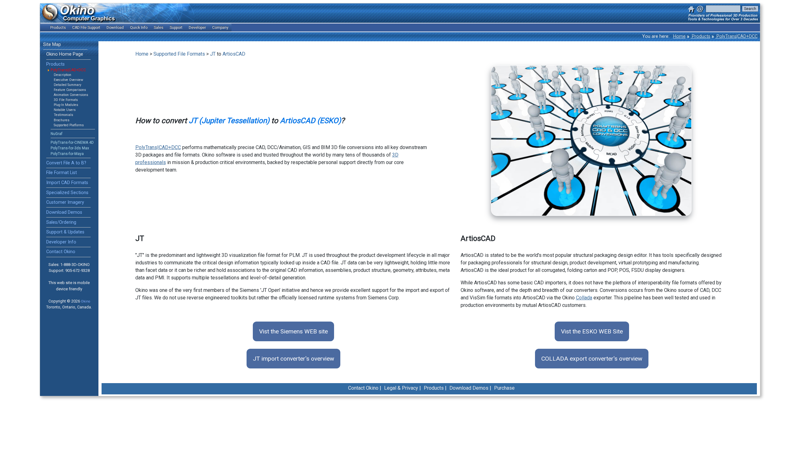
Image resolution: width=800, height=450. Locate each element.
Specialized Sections (67, 192)
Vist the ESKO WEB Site (592, 331)
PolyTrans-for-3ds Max (70, 148)
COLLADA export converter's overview (591, 358)
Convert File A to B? (66, 163)
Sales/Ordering (61, 222)
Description (62, 75)
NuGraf (56, 134)
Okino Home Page (64, 54)
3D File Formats (66, 100)
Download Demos (64, 212)
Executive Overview (68, 80)
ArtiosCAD (233, 54)
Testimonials (63, 115)
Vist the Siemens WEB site (293, 331)
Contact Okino (60, 251)
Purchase (504, 388)
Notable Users (65, 110)
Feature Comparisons (70, 90)
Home (679, 36)
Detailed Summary (67, 85)
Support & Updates (65, 232)
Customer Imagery (65, 202)
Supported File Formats (179, 54)
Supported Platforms (69, 125)
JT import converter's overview (293, 358)
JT (213, 54)
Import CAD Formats (67, 182)
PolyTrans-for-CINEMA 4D (72, 142)
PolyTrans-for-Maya (67, 154)
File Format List (61, 172)
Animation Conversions (71, 95)
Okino (85, 301)
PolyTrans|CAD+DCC (736, 36)
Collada (584, 298)
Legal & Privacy (401, 388)
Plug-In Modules (66, 105)
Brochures (61, 120)
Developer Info (61, 242)
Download (115, 27)
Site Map (52, 44)
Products (700, 36)
